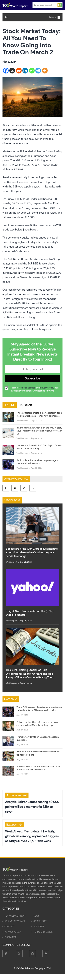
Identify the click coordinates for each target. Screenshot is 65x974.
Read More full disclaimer (14, 902)
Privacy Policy (47, 388)
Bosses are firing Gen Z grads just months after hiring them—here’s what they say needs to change (32, 552)
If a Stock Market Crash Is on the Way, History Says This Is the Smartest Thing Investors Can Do (39, 431)
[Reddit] (19, 70)
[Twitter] (15, 488)
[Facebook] (6, 70)
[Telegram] (38, 70)
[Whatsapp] (32, 70)
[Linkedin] (25, 70)
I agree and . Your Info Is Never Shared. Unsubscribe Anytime (35, 389)
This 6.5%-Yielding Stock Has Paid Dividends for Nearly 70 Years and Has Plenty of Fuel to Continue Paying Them (30, 674)
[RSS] (33, 488)
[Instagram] (23, 488)
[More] (45, 70)
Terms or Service (26, 388)
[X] (12, 70)
